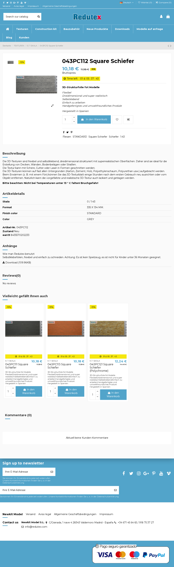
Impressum (33, 6)
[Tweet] (67, 132)
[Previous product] (169, 46)
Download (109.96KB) (18, 262)
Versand (7, 6)
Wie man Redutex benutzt (18, 253)
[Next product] (170, 46)
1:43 (122, 136)
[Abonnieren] (51, 472)
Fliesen (67, 136)
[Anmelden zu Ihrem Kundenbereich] (161, 17)
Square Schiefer (98, 136)
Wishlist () (146, 2)
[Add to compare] (128, 119)
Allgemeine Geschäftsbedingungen (59, 6)
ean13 (6, 235)
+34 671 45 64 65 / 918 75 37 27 (136, 522)
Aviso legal (19, 6)
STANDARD (80, 136)
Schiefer (114, 136)
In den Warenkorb (96, 119)
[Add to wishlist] (117, 119)
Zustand (8, 231)
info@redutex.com (36, 526)
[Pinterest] (71, 132)
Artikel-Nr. (9, 227)
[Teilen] (63, 132)
